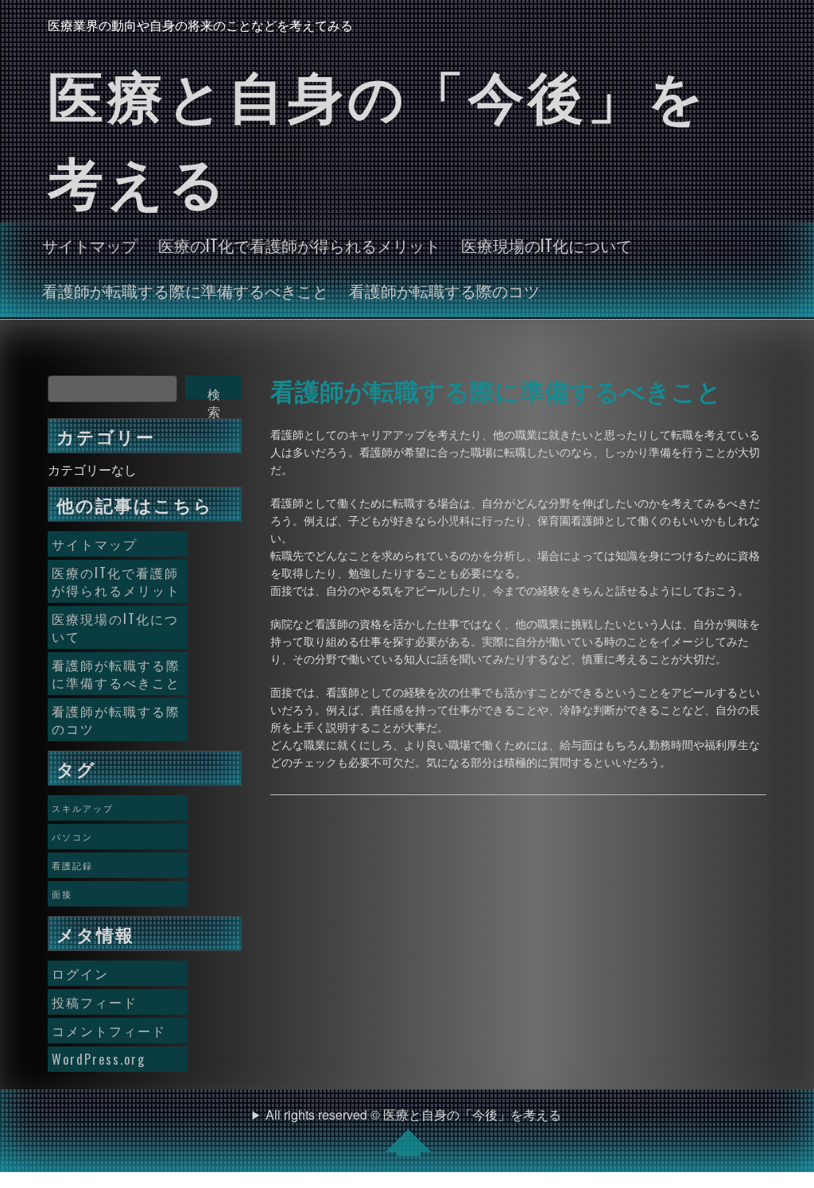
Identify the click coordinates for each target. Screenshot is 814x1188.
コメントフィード (109, 1030)
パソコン (72, 836)
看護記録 (72, 865)
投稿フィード (95, 1001)
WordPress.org (98, 1059)
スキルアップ (83, 808)
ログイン (80, 973)
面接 (62, 893)
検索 (213, 392)
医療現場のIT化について (546, 245)
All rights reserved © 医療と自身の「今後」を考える (413, 1114)
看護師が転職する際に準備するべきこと (185, 290)
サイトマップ (90, 245)
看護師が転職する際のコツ (444, 290)
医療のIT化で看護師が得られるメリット (299, 245)
